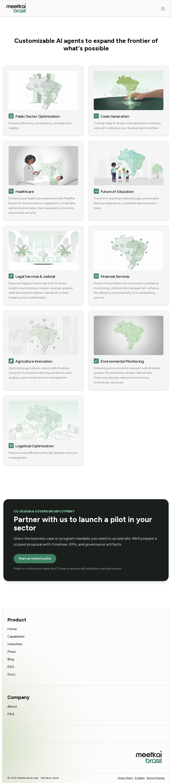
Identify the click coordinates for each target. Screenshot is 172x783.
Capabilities (16, 636)
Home (12, 629)
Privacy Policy (125, 777)
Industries (14, 644)
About (12, 706)
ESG (10, 667)
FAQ (10, 714)
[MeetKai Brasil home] (16, 8)
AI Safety (140, 777)
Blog (10, 659)
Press (11, 652)
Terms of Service (155, 777)
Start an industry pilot (35, 558)
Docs (11, 674)
